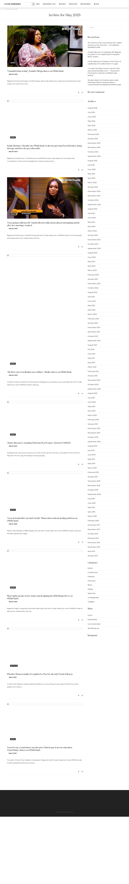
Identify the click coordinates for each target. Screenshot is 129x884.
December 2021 (94, 327)
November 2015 (94, 547)
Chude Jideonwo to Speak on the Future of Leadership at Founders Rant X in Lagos (104, 62)
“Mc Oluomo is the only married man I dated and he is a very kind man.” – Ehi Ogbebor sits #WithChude (105, 45)
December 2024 (94, 191)
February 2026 (93, 134)
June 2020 (92, 402)
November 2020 (94, 380)
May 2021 (91, 358)
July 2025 (91, 165)
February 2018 (93, 521)
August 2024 (92, 209)
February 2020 (93, 420)
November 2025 (94, 147)
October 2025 (93, 152)
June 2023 (92, 257)
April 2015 (91, 551)
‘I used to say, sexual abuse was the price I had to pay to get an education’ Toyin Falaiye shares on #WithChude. (39, 748)
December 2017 (94, 525)
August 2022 (92, 292)
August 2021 (92, 345)
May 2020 (91, 406)
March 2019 (92, 468)
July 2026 (91, 112)
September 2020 (94, 389)
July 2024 (91, 213)
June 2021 (91, 354)
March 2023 (92, 270)
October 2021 (93, 336)
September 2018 (94, 494)
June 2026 (92, 117)
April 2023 (91, 266)
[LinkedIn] (64, 801)
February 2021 (93, 371)
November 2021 (94, 332)
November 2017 (94, 529)
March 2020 (92, 415)
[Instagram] (64, 799)
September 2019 (94, 442)
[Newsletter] (64, 807)
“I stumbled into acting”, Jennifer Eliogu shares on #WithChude (35, 71)
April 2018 (91, 512)
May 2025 (91, 174)
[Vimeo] (64, 805)
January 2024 (93, 235)
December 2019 (94, 428)
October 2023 (93, 244)
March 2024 (92, 231)
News (90, 585)
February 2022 (93, 319)
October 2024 (93, 200)
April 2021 (91, 363)
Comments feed (94, 624)
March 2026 (92, 130)
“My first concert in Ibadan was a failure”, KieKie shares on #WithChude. (39, 372)
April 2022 (91, 310)
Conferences (93, 572)
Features (91, 576)
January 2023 (93, 279)
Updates (91, 602)
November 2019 (94, 433)
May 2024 (91, 222)
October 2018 (93, 490)
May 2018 (91, 507)
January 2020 (93, 424)
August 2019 (92, 446)
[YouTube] (64, 803)
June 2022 (92, 301)
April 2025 (91, 178)
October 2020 (93, 384)
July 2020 (91, 398)
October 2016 (93, 534)
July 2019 (91, 450)
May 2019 (91, 459)
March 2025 (92, 182)
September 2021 (94, 341)
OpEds (90, 589)
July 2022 (91, 297)
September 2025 (94, 156)
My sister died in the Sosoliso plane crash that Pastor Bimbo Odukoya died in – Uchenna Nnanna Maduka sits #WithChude (104, 82)
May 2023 (91, 262)
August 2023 (92, 253)
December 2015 (94, 542)
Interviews (92, 581)
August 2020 (92, 393)
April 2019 (91, 463)
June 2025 (92, 169)
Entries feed (92, 619)
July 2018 (91, 499)
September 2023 (94, 248)
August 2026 (92, 108)
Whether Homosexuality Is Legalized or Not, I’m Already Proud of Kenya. (40, 674)
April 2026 (91, 125)
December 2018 (94, 481)
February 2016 (93, 538)
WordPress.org (93, 628)
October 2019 (93, 437)
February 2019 (93, 472)
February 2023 (93, 275)
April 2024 (91, 226)
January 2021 (93, 376)
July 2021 (91, 349)
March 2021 (92, 367)
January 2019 (93, 477)
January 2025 (93, 187)
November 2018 (94, 485)
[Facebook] (64, 795)
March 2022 (92, 314)
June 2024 (92, 218)
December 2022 (94, 284)
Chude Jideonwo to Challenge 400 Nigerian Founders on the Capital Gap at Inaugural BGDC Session (104, 54)
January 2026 (93, 139)
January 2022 (93, 323)
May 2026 (91, 121)
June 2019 (91, 455)
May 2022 (91, 305)
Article (90, 568)
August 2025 (92, 161)
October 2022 (93, 288)
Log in (90, 615)
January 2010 (93, 556)
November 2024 (94, 196)
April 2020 (91, 411)
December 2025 (94, 143)
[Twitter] (64, 797)
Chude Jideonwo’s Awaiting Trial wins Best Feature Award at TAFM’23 (38, 443)
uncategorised (93, 597)
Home (2, 9)
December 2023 (94, 240)
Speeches (91, 593)
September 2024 (94, 204)
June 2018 (91, 503)
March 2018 (92, 516)
